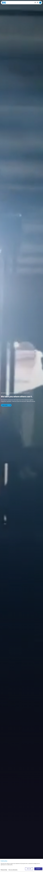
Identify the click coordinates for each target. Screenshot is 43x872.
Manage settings (4, 869)
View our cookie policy (12, 869)
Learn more (4, 405)
